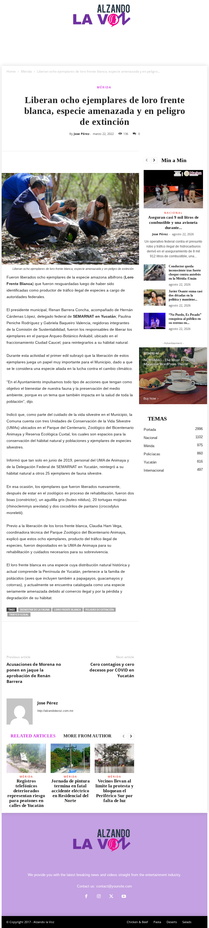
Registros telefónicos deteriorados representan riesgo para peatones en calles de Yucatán (26, 793)
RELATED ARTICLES (33, 736)
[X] (24, 159)
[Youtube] (123, 897)
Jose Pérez (81, 134)
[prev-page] (124, 736)
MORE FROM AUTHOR (87, 736)
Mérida (26, 71)
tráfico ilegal (19, 614)
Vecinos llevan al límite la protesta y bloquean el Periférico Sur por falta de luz (115, 790)
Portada (150, 430)
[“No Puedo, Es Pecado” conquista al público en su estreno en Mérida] (154, 321)
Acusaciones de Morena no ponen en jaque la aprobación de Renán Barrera (34, 672)
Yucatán (150, 462)
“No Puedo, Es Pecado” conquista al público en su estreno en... (185, 319)
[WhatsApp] (49, 159)
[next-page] (131, 736)
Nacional (173, 213)
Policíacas (152, 454)
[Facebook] (12, 159)
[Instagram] (99, 897)
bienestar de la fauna (35, 609)
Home (11, 71)
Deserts (172, 922)
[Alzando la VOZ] (104, 20)
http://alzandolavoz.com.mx (55, 710)
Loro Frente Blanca (67, 609)
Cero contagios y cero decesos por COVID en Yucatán (112, 669)
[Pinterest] (37, 159)
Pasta (157, 922)
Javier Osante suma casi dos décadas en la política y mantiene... (185, 295)
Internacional (154, 470)
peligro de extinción (99, 609)
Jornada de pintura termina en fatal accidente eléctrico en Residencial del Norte (70, 790)
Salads (186, 922)
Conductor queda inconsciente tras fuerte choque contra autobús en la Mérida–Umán (185, 272)
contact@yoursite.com (114, 886)
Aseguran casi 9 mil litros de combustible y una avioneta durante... (173, 222)
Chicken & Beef (137, 922)
